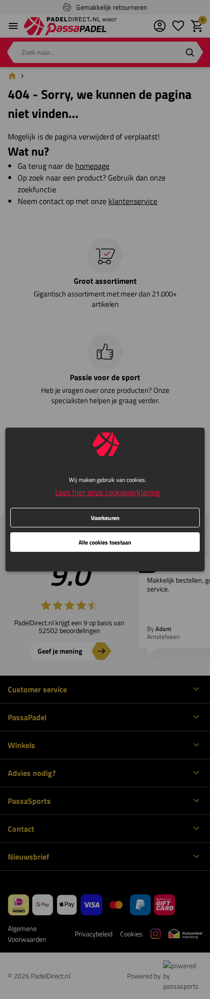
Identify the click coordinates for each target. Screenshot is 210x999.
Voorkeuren (105, 517)
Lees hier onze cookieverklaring (107, 492)
